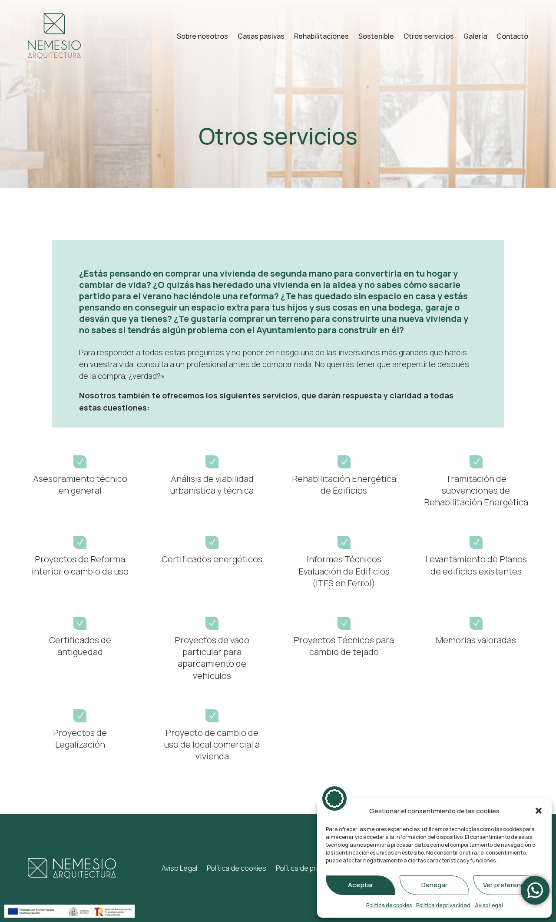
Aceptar (360, 884)
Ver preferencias (508, 884)
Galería (475, 36)
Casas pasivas (261, 36)
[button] (538, 810)
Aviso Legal (489, 905)
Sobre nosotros (202, 36)
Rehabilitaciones (321, 36)
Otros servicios (429, 36)
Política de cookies (389, 905)
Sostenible (376, 36)
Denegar (434, 884)
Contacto (512, 36)
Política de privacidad (443, 905)
